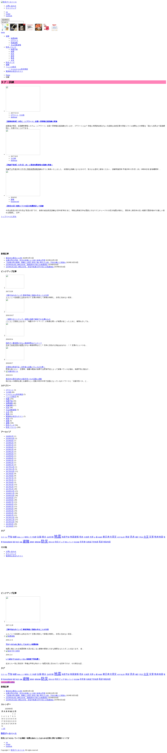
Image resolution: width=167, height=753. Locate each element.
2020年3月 (10, 436)
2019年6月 (10, 443)
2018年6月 (10, 458)
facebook (9, 16)
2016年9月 (10, 498)
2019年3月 (10, 449)
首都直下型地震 (92, 542)
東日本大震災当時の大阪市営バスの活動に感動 (24, 379)
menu (3, 32)
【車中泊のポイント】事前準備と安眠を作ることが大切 (27, 295)
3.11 (2, 537)
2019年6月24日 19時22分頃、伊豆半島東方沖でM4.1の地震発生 (30, 267)
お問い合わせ (11, 6)
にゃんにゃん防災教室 (19, 69)
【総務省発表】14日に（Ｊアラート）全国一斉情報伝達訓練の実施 (31, 121)
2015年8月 (10, 526)
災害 (151, 537)
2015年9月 (10, 524)
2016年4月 (10, 509)
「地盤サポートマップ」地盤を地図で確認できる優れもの (28, 319)
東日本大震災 (110, 537)
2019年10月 (10, 438)
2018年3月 (10, 460)
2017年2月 (10, 487)
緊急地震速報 (7, 542)
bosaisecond (15, 201)
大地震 (86, 537)
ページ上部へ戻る (8, 682)
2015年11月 (10, 520)
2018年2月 (10, 463)
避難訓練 (38, 542)
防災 (44, 541)
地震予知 (14, 49)
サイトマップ (11, 8)
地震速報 (14, 38)
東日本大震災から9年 (14, 258)
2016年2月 (10, 513)
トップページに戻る (8, 216)
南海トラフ (20, 537)
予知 (10, 537)
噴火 (44, 537)
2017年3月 (10, 484)
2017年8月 (10, 476)
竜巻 (12, 58)
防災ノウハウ (11, 47)
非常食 (83, 542)
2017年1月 (10, 489)
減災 (137, 537)
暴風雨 (100, 537)
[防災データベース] (9, 2)
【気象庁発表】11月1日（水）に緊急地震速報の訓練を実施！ (29, 165)
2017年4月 (10, 482)
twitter (8, 14)
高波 (101, 542)
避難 (7, 65)
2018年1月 (10, 465)
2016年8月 (10, 500)
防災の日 (52, 542)
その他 (21, 115)
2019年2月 (10, 452)
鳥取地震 (107, 542)
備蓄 (15, 537)
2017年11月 (10, 469)
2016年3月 (10, 511)
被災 (17, 542)
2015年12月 (10, 517)
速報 (7, 36)
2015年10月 (10, 522)
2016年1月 (10, 515)
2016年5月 (10, 506)
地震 (12, 51)
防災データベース (9, 733)
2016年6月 (10, 504)
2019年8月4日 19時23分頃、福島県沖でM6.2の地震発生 (27, 265)
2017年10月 (10, 471)
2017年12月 (10, 467)
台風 (39, 537)
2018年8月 (10, 456)
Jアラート (14, 40)
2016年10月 (10, 495)
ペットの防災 (11, 67)
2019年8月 (10, 441)
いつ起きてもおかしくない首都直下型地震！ (23, 659)
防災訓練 (76, 542)
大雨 (91, 537)
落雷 (12, 56)
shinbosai (14, 117)
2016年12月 (10, 491)
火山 (141, 537)
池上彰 (122, 537)
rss (7, 12)
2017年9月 (10, 474)
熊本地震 (158, 537)
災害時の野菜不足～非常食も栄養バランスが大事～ (25, 367)
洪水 (12, 54)
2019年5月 (10, 445)
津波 (127, 537)
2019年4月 (10, 447)
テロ (6, 537)
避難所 (32, 542)
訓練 (21, 542)
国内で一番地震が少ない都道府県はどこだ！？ (24, 343)
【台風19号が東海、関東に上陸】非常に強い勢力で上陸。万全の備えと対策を (36, 262)
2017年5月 (10, 480)
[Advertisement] (19, 234)
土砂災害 (50, 537)
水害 (118, 537)
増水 (81, 537)
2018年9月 (10, 454)
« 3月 (3, 729)
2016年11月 (10, 493)
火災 (12, 60)
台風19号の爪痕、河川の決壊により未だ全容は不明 (25, 260)
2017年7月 (10, 478)
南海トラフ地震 (30, 537)
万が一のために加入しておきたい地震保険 (22, 644)
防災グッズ (10, 62)
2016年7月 (10, 502)
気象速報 (14, 43)
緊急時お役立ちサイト (14, 71)
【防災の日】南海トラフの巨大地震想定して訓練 (25, 206)
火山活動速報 (16, 45)
